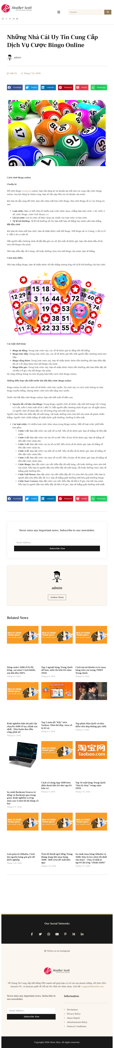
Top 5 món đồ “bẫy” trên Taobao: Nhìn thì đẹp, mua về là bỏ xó (56, 725)
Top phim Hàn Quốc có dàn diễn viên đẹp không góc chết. (91, 725)
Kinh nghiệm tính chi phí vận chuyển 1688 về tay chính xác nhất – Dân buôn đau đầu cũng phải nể (22, 728)
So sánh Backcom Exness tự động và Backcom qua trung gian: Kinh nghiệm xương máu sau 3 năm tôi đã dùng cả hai (22, 798)
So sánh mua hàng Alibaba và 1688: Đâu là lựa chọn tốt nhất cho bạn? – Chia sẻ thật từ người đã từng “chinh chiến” (91, 858)
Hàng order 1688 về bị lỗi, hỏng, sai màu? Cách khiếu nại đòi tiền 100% (21, 670)
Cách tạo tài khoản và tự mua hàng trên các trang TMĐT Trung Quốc (90, 670)
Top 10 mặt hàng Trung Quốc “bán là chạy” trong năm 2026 (90, 785)
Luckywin (26, 191)
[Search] (107, 12)
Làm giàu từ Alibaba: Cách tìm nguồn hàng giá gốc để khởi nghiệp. (21, 857)
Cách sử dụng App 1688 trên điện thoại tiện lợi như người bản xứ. (56, 785)
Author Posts (57, 597)
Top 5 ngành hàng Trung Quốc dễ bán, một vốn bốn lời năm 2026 (57, 670)
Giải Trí (13, 73)
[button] (15, 87)
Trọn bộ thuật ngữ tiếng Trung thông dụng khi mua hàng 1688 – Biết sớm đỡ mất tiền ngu (57, 858)
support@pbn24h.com (93, 986)
